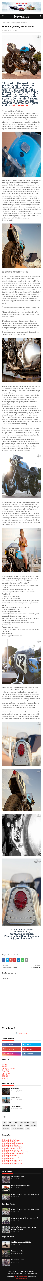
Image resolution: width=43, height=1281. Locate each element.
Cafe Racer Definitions (30, 1273)
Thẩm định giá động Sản (10, 1142)
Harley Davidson (25, 1122)
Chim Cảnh (5, 1070)
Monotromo (20, 105)
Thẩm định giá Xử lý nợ (9, 1155)
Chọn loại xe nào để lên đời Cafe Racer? (24, 1218)
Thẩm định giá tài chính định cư (12, 1160)
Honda (34, 1122)
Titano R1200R (16, 1106)
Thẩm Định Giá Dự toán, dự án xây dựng (15, 1152)
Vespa (27, 1125)
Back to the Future (17, 1251)
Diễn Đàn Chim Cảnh (8, 1068)
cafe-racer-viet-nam (17, 1129)
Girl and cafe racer (18, 1177)
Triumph (20, 1125)
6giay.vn (4, 1066)
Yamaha (33, 1125)
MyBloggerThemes (21, 1278)
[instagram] (11, 1054)
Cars (10, 1122)
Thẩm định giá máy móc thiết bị (12, 1143)
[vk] (31, 1054)
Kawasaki (6, 1125)
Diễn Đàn (5, 1065)
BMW (4, 1122)
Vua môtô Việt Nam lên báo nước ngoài (25, 1194)
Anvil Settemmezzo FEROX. (21, 1242)
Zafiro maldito (16, 1098)
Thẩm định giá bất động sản (11, 1140)
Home (4, 22)
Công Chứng (6, 1075)
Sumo (5, 30)
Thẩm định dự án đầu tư (10, 1145)
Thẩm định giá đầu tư (9, 1158)
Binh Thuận (6, 1073)
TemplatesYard (22, 1276)
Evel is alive (15, 1089)
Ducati (16, 1122)
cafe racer (10, 955)
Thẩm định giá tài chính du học (12, 1163)
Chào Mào (5, 1071)
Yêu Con (5, 1077)
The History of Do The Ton (14, 1273)
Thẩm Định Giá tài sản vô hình (11, 1148)
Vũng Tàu (5, 1078)
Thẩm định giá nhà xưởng (10, 1157)
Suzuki (8, 22)
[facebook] (11, 1044)
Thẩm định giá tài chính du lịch (12, 1162)
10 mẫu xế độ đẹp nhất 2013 (20, 1186)
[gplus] (11, 1049)
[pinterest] (31, 1049)
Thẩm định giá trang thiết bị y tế (12, 1153)
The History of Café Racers (27, 1271)
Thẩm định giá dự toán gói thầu (12, 1150)
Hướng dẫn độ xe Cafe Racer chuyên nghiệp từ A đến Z (23, 1228)
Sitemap (15, 1271)
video (27, 1129)
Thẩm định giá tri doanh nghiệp (12, 1147)
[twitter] (31, 1044)
